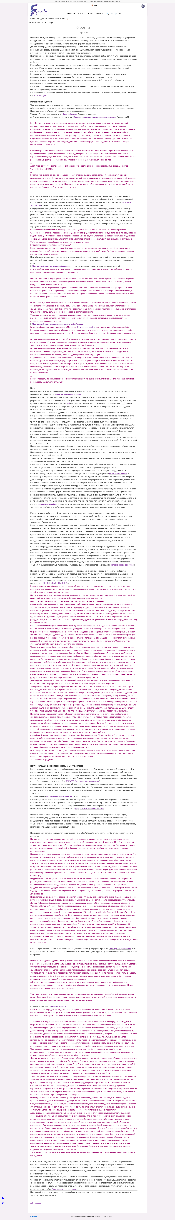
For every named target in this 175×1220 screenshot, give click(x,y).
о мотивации (40, 95)
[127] (123, 403)
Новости (71, 14)
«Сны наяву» (47, 22)
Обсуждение (35, 1203)
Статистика (107, 1217)
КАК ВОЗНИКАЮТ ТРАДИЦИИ (55, 583)
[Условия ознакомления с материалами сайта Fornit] (143, 6)
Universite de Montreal (86, 327)
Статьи (81, 14)
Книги (90, 14)
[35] (68, 403)
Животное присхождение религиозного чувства (94, 117)
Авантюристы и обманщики (64, 1189)
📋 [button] (67, 18)
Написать (33, 1217)
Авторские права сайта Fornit (88, 1217)
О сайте (99, 14)
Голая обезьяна (70, 114)
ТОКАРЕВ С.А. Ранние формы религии (82, 781)
